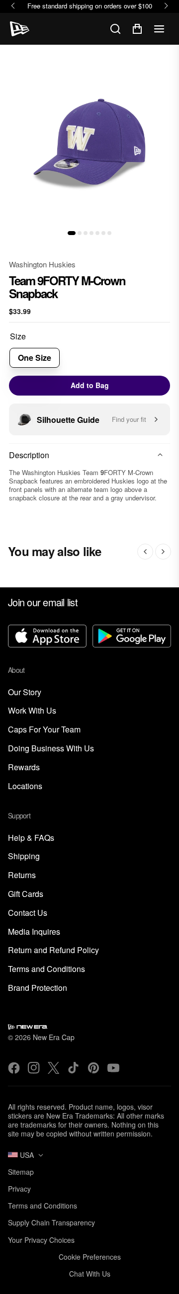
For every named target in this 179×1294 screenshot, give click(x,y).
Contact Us (27, 913)
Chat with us (89, 1273)
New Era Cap (54, 1037)
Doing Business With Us (51, 748)
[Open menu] (159, 29)
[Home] (19, 28)
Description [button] (29, 455)
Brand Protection (37, 988)
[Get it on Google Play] (131, 637)
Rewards (24, 767)
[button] (72, 233)
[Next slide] (163, 552)
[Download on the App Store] (47, 637)
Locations (25, 786)
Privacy (19, 1188)
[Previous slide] (145, 552)
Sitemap (21, 1171)
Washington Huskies (42, 264)
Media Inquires (34, 932)
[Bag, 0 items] (137, 29)
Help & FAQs (31, 838)
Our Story (24, 692)
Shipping (24, 856)
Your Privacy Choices (41, 1239)
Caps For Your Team (44, 730)
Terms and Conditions (46, 969)
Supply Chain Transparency (51, 1222)
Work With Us (32, 711)
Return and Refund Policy (53, 950)
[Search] (115, 29)
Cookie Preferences (90, 1256)
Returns (22, 875)
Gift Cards (25, 894)
